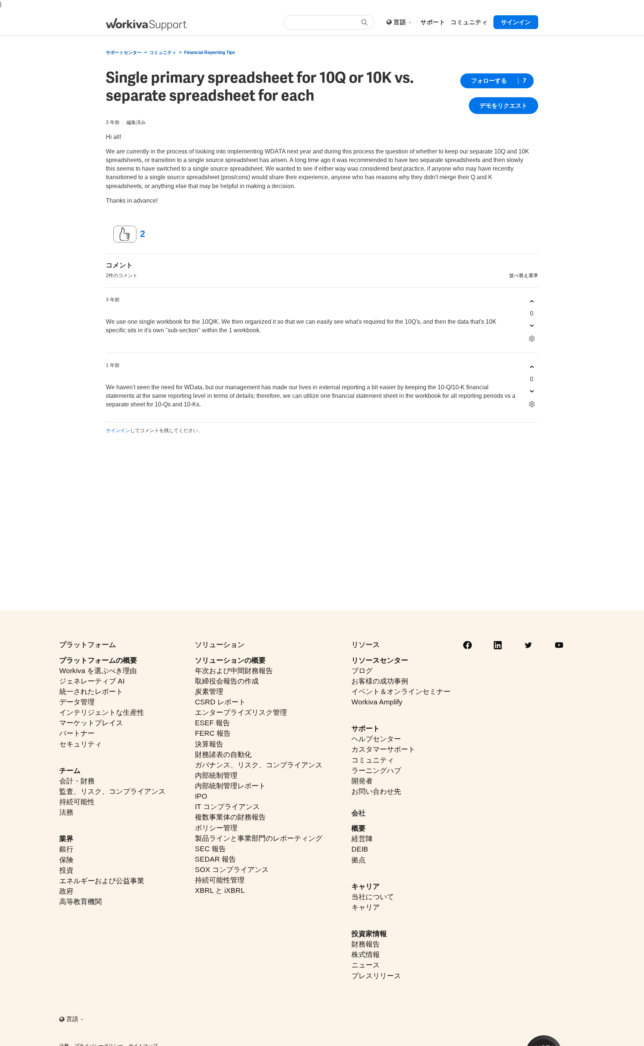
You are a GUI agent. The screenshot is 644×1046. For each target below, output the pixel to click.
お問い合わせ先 (376, 791)
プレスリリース (376, 976)
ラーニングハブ (376, 770)
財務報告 (365, 944)
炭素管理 (209, 691)
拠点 (358, 860)
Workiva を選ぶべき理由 (98, 671)
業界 (66, 839)
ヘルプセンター (376, 739)
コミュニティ (162, 52)
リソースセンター (379, 660)
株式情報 (365, 954)
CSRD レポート (220, 702)
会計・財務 (77, 781)
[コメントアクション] (531, 338)
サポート (365, 728)
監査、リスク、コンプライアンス (112, 791)
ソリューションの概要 (230, 660)
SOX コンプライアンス (232, 870)
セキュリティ (80, 744)
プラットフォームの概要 (98, 660)
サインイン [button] (516, 22)
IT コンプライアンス (227, 807)
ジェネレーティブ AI (91, 681)
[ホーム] (146, 24)
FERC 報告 (213, 733)
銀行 (66, 849)
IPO (201, 796)
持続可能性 (77, 802)
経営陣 (362, 839)
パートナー (77, 733)
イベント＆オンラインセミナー (401, 691)
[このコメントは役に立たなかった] (531, 325)
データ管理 (77, 702)
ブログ (362, 671)
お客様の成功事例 (379, 681)
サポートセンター (124, 52)
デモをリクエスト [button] (503, 106)
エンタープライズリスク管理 (241, 712)
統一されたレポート (91, 691)
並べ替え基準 (523, 275)
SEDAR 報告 (215, 859)
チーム (69, 770)
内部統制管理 (216, 775)
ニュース (365, 965)
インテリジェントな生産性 (101, 712)
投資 (66, 870)
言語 (400, 22)
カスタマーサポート (383, 749)
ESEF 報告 (212, 723)
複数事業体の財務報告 (230, 817)
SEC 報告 (210, 849)
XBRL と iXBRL (220, 890)
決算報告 (209, 744)
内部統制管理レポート (230, 786)
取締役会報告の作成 (227, 681)
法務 (66, 812)
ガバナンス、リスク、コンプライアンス (258, 765)
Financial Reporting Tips (209, 52)
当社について (372, 897)
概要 (358, 828)
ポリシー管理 (216, 828)
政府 (66, 891)
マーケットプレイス (91, 723)
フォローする (489, 81)
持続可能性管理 (219, 880)
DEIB (359, 849)
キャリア (365, 886)
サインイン (118, 430)
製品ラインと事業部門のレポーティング (258, 838)
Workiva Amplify (376, 702)
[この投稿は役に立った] (124, 234)
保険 (66, 860)
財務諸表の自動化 (223, 754)
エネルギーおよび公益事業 (101, 881)
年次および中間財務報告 (234, 671)
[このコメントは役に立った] (531, 301)
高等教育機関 (80, 902)
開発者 (362, 781)
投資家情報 (369, 934)
